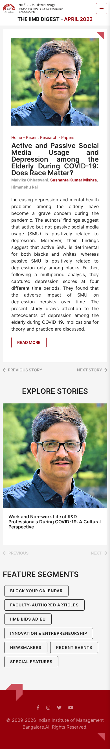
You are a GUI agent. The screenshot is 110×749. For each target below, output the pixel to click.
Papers (67, 137)
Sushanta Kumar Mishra (73, 179)
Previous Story (25, 369)
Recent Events (74, 647)
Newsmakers (25, 647)
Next (96, 553)
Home (16, 137)
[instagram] (48, 707)
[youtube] (70, 707)
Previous (18, 553)
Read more (29, 342)
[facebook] (38, 707)
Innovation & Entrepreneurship (48, 633)
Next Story (89, 369)
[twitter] (59, 707)
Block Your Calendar (36, 590)
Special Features (31, 661)
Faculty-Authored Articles (44, 604)
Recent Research (41, 137)
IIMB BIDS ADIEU (28, 619)
